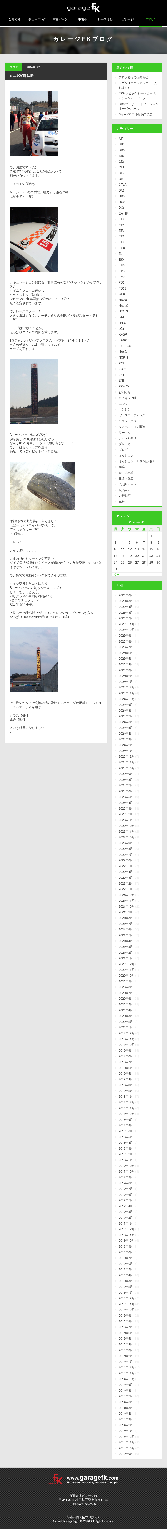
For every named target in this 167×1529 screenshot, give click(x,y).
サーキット (126, 432)
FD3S (122, 288)
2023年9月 (126, 773)
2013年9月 (126, 1453)
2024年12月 (126, 687)
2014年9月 (126, 1384)
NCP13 (123, 357)
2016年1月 (126, 1292)
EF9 (121, 242)
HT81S (123, 311)
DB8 (122, 196)
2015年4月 (126, 1344)
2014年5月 (126, 1407)
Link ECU (125, 345)
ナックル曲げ (127, 438)
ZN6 (121, 380)
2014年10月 (126, 1378)
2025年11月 (126, 623)
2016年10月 (126, 1240)
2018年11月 (126, 1108)
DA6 (121, 190)
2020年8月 (126, 986)
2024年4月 (126, 733)
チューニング (37, 19)
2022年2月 (126, 883)
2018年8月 (126, 1125)
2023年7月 (126, 785)
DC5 (122, 207)
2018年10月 (126, 1113)
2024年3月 (126, 739)
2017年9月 (126, 1177)
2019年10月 (126, 1044)
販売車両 (124, 490)
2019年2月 (126, 1090)
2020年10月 (126, 975)
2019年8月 (126, 1056)
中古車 (82, 19)
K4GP (123, 334)
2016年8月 (126, 1252)
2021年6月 (126, 929)
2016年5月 (126, 1269)
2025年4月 (126, 664)
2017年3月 (126, 1211)
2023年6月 (126, 791)
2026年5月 (126, 600)
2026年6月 (126, 595)
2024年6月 (126, 721)
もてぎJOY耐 (127, 397)
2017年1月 (126, 1223)
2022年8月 (126, 848)
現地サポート (127, 484)
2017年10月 (126, 1171)
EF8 (121, 236)
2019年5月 (126, 1073)
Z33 (121, 363)
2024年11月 (126, 693)
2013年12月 (126, 1436)
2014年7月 (126, 1396)
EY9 (122, 276)
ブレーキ (124, 443)
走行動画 (124, 495)
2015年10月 (126, 1309)
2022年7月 (126, 854)
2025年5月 (126, 658)
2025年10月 (126, 629)
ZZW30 (124, 386)
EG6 (122, 248)
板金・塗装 (126, 478)
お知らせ (124, 391)
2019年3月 (126, 1084)
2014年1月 (126, 1430)
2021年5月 (126, 935)
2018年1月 (126, 1159)
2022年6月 (126, 860)
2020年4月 (126, 1010)
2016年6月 (126, 1263)
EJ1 (121, 253)
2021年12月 (126, 894)
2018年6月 (126, 1131)
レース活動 (105, 19)
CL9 (121, 178)
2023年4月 (126, 802)
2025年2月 (126, 675)
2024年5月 (126, 727)
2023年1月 (126, 819)
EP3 (122, 270)
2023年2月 (126, 814)
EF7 (121, 230)
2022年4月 (126, 871)
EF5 (121, 224)
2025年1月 (126, 681)
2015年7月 (126, 1326)
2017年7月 (126, 1188)
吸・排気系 (126, 472)
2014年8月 (126, 1390)
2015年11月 (126, 1303)
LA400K (124, 340)
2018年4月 (126, 1142)
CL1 (121, 167)
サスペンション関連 (132, 426)
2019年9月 (126, 1050)
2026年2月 (126, 618)
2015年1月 (126, 1361)
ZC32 (122, 368)
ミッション (126, 455)
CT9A (122, 184)
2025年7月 (126, 646)
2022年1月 (126, 888)
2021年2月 (126, 952)
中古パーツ (60, 19)
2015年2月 (126, 1355)
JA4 (121, 317)
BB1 (122, 144)
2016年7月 (126, 1257)
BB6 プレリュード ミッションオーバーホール (138, 106)
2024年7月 (126, 716)
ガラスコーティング (132, 415)
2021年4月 (126, 940)
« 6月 (116, 574)
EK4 (122, 259)
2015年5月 (126, 1338)
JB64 (122, 322)
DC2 (122, 201)
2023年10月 (126, 768)
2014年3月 (126, 1419)
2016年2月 (126, 1286)
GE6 (122, 293)
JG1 (121, 328)
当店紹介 (14, 19)
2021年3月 (126, 946)
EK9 (122, 265)
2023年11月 (126, 762)
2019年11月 (126, 1038)
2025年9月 (126, 635)
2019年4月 (126, 1079)
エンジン (124, 403)
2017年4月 (126, 1206)
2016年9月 (126, 1246)
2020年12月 (126, 963)
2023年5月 (126, 796)
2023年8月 (126, 779)
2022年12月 (126, 825)
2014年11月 (126, 1373)
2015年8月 (126, 1321)
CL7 (121, 173)
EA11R (123, 213)
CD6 (122, 161)
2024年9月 (126, 704)
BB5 (122, 150)
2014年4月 (126, 1413)
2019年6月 (126, 1067)
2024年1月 (126, 750)
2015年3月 (126, 1350)
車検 (122, 501)
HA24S (123, 299)
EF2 (121, 219)
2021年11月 (126, 900)
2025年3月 (126, 670)
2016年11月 (126, 1234)
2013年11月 (126, 1442)
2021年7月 (126, 923)
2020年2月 (126, 1021)
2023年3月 (126, 808)
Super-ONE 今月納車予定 (135, 114)
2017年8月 (126, 1182)
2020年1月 (126, 1027)
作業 (122, 466)
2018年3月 (126, 1148)
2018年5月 (126, 1136)
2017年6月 (126, 1194)
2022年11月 (126, 831)
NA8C (123, 351)
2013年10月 (126, 1448)
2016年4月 (126, 1275)
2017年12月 (126, 1165)
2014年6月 (126, 1401)
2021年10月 (126, 906)
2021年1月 (126, 958)
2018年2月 (126, 1154)
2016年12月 (126, 1228)
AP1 (122, 138)
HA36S (123, 305)
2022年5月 (126, 866)
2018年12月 (126, 1102)
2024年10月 (126, 698)
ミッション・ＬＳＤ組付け (136, 461)
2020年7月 (126, 992)
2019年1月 (126, 1096)
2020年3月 (126, 1015)
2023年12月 (126, 756)
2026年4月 (126, 606)
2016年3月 (126, 1280)
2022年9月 (126, 842)
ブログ (150, 19)
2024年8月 (126, 710)
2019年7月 (126, 1061)
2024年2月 (126, 744)
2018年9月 (126, 1119)
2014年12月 (126, 1367)
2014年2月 (126, 1424)
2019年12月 (126, 1033)
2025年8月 (126, 641)
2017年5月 (126, 1200)
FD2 (121, 282)
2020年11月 (126, 969)
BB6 (122, 155)
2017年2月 (126, 1217)
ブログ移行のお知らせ (133, 77)
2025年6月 (126, 652)
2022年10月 (126, 837)
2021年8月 (126, 917)
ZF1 (121, 374)
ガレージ (128, 19)
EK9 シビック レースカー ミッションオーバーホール (137, 95)
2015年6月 (126, 1332)
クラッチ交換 (127, 420)
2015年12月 (126, 1298)
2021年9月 (126, 911)
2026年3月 (126, 612)
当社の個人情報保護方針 (83, 1516)
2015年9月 (126, 1315)
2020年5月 (126, 1004)
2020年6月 (126, 998)
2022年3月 (126, 877)
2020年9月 (126, 981)
